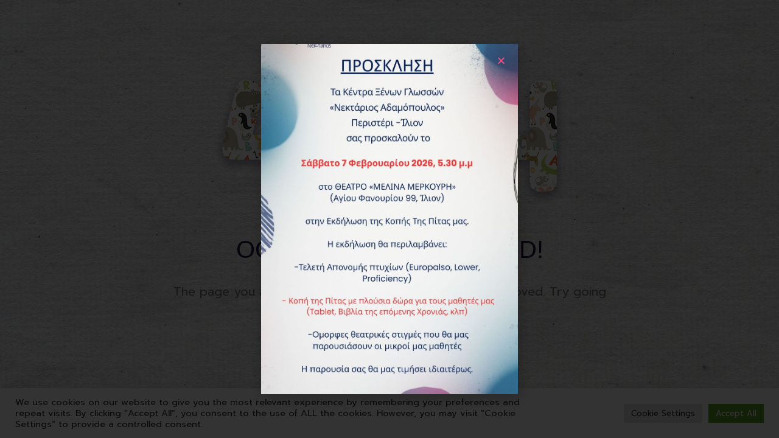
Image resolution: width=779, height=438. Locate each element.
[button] (501, 60)
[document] (389, 219)
